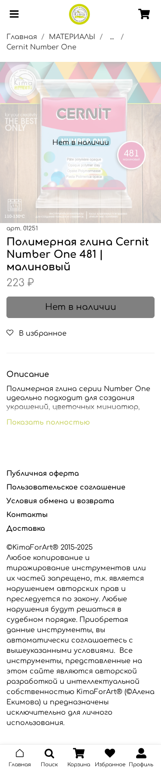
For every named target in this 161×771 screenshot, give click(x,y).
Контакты (27, 515)
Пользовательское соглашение (65, 487)
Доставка (25, 528)
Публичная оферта (42, 473)
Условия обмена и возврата (60, 501)
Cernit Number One (41, 47)
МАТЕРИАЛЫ (72, 37)
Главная (21, 37)
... (112, 37)
